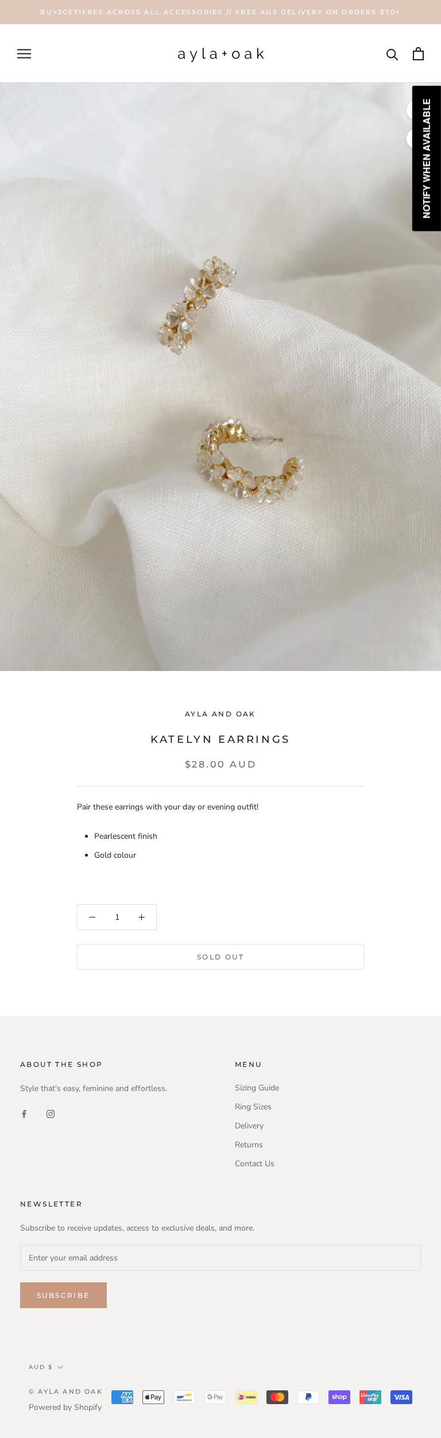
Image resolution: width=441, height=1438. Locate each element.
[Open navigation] (24, 54)
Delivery (249, 1125)
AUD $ (41, 1367)
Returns (249, 1144)
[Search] (392, 54)
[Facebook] (24, 1113)
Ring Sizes (253, 1106)
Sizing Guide (257, 1087)
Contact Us (254, 1163)
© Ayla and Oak (66, 1391)
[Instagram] (51, 1113)
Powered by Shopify (65, 1407)
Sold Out (220, 957)
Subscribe (63, 1295)
